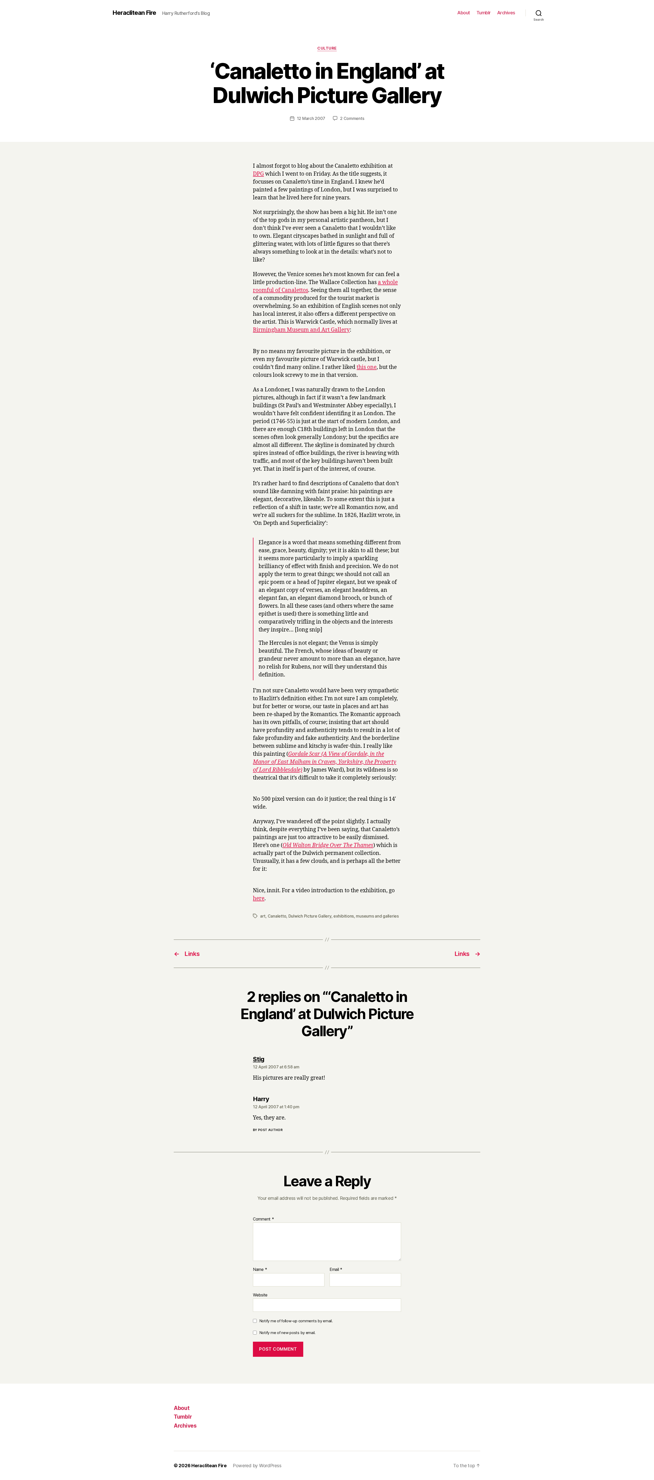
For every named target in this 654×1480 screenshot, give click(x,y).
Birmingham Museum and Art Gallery (301, 329)
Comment (263, 1219)
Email (336, 1269)
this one (367, 367)
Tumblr (483, 12)
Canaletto (277, 916)
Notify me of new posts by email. (287, 1332)
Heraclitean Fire (134, 13)
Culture (327, 48)
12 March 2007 (311, 118)
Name (260, 1269)
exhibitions (343, 916)
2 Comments (352, 118)
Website (260, 1294)
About (463, 12)
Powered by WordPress (257, 1465)
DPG (258, 174)
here (258, 898)
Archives (506, 12)
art (262, 916)
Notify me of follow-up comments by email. (296, 1320)
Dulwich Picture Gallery (309, 916)
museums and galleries (377, 916)
